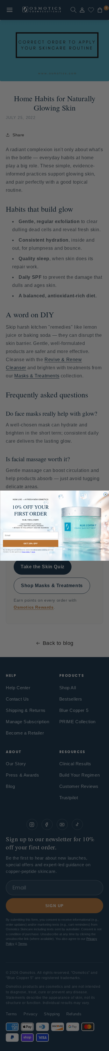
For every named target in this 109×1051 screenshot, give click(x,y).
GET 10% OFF (30, 543)
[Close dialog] (105, 494)
